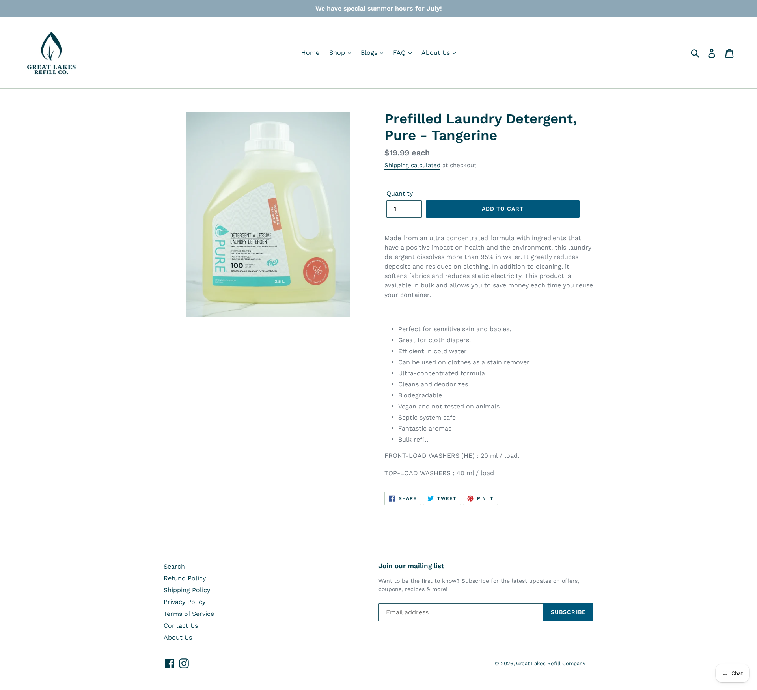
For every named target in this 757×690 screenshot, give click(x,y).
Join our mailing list (411, 566)
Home (310, 52)
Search (174, 566)
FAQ (400, 52)
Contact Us (181, 625)
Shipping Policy (187, 590)
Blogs (370, 52)
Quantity (399, 193)
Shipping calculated (412, 165)
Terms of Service (189, 613)
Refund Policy (185, 578)
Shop (338, 52)
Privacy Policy (184, 602)
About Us (436, 52)
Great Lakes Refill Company (550, 663)
